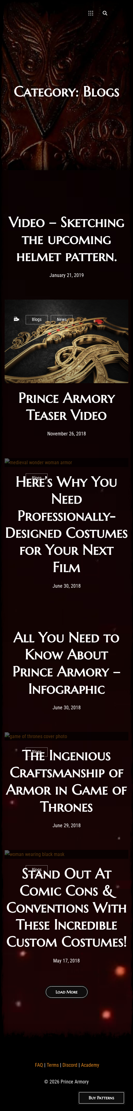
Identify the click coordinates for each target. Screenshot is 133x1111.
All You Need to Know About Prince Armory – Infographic (66, 663)
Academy (90, 1065)
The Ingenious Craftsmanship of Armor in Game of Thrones (66, 780)
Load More (67, 992)
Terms (53, 1065)
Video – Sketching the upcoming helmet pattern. (66, 239)
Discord (69, 1065)
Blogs (36, 319)
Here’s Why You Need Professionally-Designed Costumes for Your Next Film (66, 524)
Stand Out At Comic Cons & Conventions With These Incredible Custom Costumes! (66, 907)
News (61, 319)
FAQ (39, 1065)
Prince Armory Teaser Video (67, 406)
